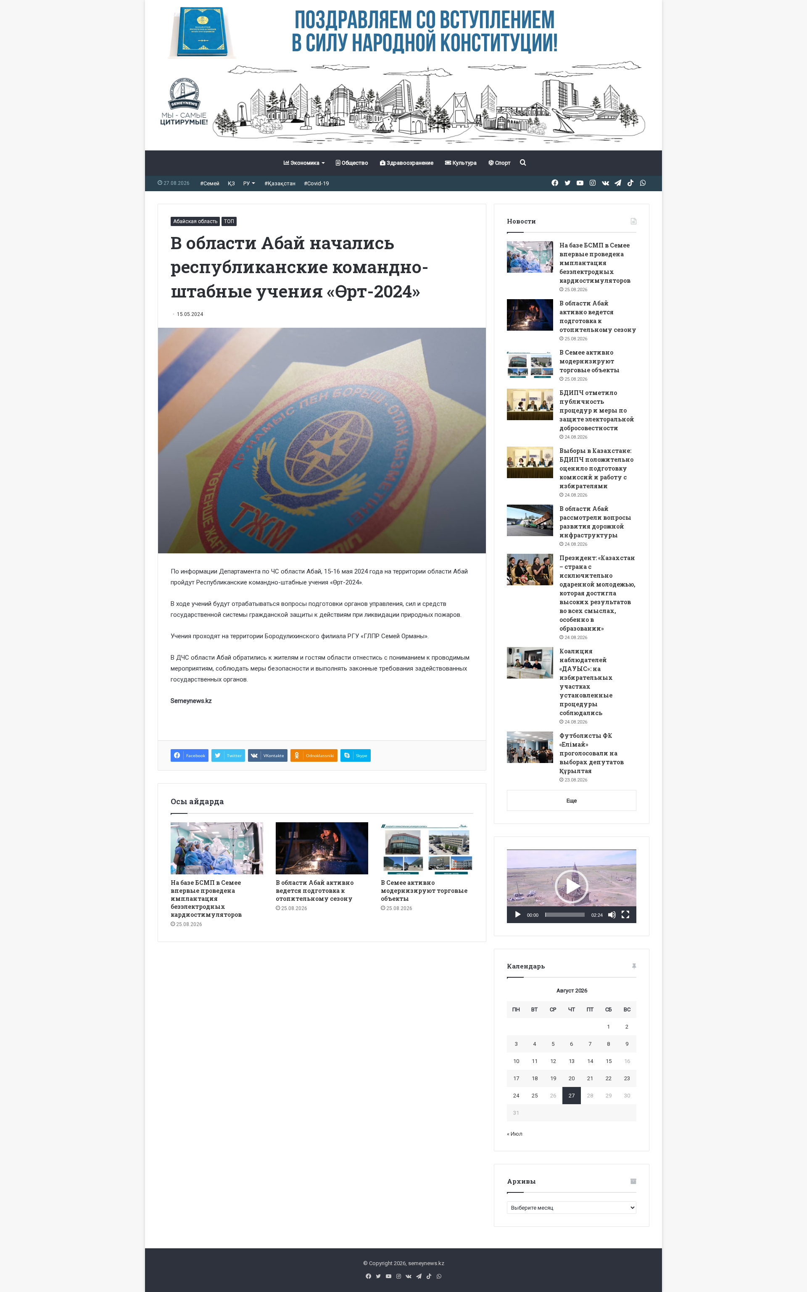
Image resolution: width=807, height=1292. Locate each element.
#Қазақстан (279, 183)
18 (535, 1078)
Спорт (502, 163)
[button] (571, 886)
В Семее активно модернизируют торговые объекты (424, 891)
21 (590, 1078)
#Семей (209, 183)
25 (535, 1095)
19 (553, 1078)
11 (535, 1061)
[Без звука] (612, 914)
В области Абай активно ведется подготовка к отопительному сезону (314, 891)
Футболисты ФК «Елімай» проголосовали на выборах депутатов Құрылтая (591, 753)
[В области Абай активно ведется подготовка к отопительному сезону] (322, 848)
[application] (571, 887)
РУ (246, 183)
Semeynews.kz (191, 701)
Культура (464, 163)
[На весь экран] (625, 914)
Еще (572, 800)
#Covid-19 (316, 183)
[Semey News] (403, 104)
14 (590, 1061)
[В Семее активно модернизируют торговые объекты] (427, 848)
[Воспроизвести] (518, 914)
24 (516, 1095)
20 (572, 1078)
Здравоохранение (409, 163)
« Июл (514, 1134)
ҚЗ (231, 183)
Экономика (304, 163)
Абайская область (195, 221)
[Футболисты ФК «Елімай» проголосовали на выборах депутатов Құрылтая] (530, 747)
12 (553, 1061)
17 (516, 1078)
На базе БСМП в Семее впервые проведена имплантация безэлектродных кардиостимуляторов (206, 898)
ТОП (229, 221)
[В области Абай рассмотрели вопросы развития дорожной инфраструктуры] (530, 520)
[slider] (565, 915)
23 (627, 1078)
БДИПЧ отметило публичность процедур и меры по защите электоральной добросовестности (596, 410)
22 (609, 1078)
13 (572, 1061)
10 (516, 1061)
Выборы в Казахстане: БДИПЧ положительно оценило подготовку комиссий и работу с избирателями (596, 468)
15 (609, 1061)
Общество (354, 163)
